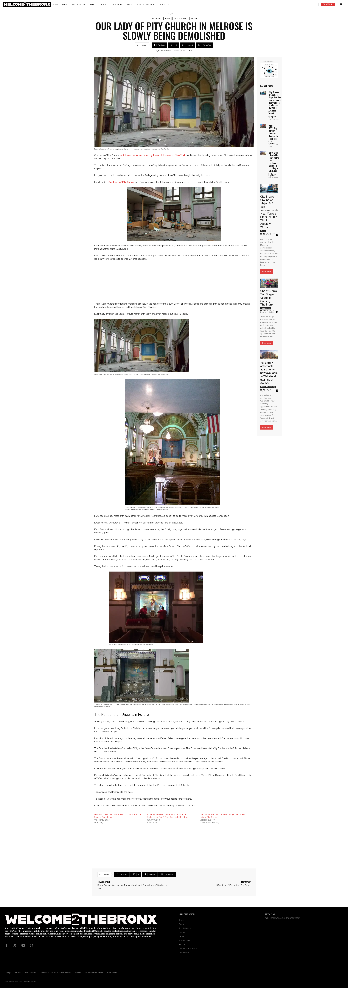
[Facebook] (6, 945)
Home (164, 14)
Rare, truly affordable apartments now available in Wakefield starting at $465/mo (273, 161)
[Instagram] (31, 945)
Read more (266, 271)
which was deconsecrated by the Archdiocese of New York (152, 155)
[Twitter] (15, 945)
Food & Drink (265, 308)
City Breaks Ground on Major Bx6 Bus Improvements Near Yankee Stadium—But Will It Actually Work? (274, 103)
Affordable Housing (268, 387)
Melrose (183, 14)
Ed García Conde (164, 51)
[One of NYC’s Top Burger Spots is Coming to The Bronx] (263, 126)
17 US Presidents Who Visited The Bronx (231, 885)
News (263, 231)
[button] (341, 4)
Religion (194, 18)
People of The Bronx (180, 18)
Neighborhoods (173, 14)
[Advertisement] (174, 283)
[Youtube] (23, 945)
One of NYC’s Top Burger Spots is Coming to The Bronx (273, 132)
